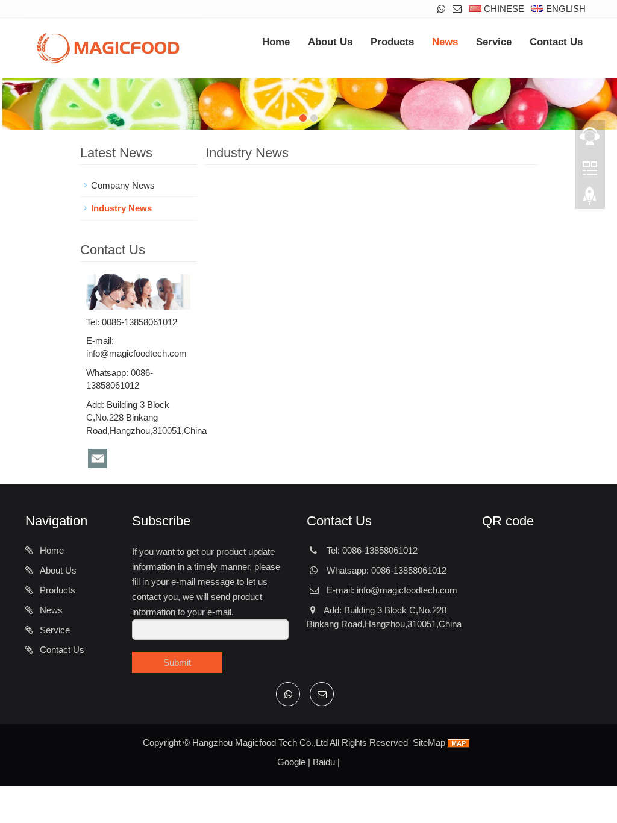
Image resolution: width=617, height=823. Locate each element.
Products (392, 42)
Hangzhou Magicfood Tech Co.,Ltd (260, 742)
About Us (330, 42)
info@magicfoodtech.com (136, 353)
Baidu (324, 762)
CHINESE (502, 9)
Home (276, 42)
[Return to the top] (590, 199)
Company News (123, 185)
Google (291, 762)
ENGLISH (564, 9)
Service (494, 42)
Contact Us (556, 42)
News (445, 42)
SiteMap (429, 742)
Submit (177, 662)
